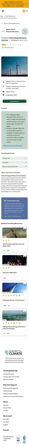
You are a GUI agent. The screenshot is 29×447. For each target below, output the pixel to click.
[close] (26, 3)
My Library (6, 422)
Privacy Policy (7, 408)
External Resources (10, 16)
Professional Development (10, 388)
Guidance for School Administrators (13, 396)
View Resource (14, 101)
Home (1, 16)
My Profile (6, 419)
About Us (5, 405)
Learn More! (19, 6)
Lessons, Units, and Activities (11, 377)
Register (5, 425)
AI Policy (5, 410)
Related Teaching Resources (13, 146)
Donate (6, 430)
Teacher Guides (7, 391)
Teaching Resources (8, 374)
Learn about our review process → (13, 216)
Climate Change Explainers (10, 393)
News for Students (8, 379)
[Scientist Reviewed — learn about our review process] (25, 31)
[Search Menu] (23, 11)
